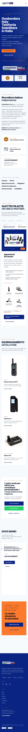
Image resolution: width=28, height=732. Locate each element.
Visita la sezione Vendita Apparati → (12, 317)
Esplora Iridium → (10, 321)
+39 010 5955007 (11, 160)
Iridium (3, 694)
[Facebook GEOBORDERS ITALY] (3, 684)
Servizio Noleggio (8, 55)
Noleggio (4, 698)
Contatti (3, 702)
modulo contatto (7, 312)
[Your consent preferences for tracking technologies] (1, 549)
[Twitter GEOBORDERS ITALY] (10, 684)
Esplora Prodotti (8, 50)
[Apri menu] (25, 3)
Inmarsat (4, 696)
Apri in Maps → (9, 562)
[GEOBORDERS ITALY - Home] (8, 3)
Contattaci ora (14, 624)
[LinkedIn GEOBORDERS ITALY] (6, 684)
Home (3, 692)
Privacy (4, 727)
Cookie (10, 727)
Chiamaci (17, 311)
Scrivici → (8, 566)
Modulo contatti (14, 513)
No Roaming (4, 700)
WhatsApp (15, 508)
